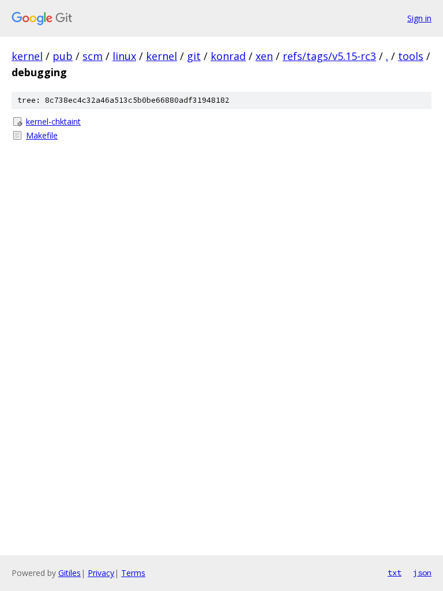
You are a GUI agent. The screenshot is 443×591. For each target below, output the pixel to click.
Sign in (419, 18)
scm (92, 56)
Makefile (42, 135)
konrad (228, 56)
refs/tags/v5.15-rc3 (329, 56)
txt (394, 572)
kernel (27, 56)
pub (62, 56)
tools (410, 56)
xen (264, 56)
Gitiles (69, 572)
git (194, 56)
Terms (133, 572)
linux (124, 56)
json (422, 572)
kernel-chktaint (53, 121)
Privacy (101, 572)
